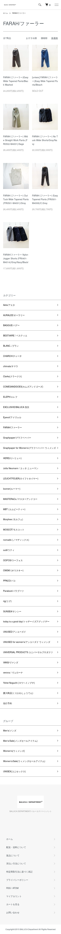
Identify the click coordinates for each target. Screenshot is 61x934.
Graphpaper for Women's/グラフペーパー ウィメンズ (29, 447)
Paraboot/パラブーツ (13, 590)
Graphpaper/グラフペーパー (17, 437)
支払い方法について (16, 863)
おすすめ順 (31, 38)
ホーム (5, 13)
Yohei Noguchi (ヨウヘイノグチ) (19, 682)
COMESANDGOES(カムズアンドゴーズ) (23, 386)
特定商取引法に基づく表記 (19, 871)
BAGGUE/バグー (11, 325)
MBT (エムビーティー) (14, 509)
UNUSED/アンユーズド (14, 631)
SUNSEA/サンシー (12, 611)
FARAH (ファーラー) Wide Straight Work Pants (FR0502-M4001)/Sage (15, 140)
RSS (8, 888)
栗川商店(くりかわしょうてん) (18, 693)
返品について (12, 855)
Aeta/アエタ (9, 304)
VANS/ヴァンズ (10, 662)
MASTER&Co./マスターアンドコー (20, 498)
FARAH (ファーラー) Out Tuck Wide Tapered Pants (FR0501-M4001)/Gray (16, 199)
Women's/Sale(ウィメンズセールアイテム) (24, 761)
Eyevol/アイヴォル (12, 417)
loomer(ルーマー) (11, 488)
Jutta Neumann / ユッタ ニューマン (20, 468)
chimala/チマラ (10, 366)
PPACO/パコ (9, 580)
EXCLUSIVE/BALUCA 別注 (16, 407)
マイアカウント (14, 896)
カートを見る (12, 904)
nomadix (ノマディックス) (16, 539)
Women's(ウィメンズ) (14, 750)
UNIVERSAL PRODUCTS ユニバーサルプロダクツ (28, 652)
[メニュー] (56, 4)
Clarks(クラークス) (12, 376)
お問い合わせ (12, 912)
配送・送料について (16, 847)
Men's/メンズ (9, 730)
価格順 (44, 38)
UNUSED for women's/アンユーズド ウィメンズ (26, 641)
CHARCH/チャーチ (12, 356)
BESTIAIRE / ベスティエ (15, 335)
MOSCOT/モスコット (13, 529)
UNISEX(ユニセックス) (14, 771)
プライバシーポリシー (17, 879)
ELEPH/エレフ (10, 396)
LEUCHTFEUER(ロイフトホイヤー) (20, 478)
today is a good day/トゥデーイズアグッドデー (26, 621)
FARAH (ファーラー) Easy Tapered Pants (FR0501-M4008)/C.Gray (45, 199)
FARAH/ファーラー (19, 13)
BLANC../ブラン (11, 345)
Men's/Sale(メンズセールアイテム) (20, 740)
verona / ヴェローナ (13, 672)
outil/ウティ (8, 550)
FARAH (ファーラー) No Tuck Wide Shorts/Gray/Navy (45, 140)
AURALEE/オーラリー (14, 315)
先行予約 (7, 703)
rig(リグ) (7, 601)
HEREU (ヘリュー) (12, 458)
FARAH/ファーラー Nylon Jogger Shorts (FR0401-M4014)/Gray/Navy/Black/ (15, 258)
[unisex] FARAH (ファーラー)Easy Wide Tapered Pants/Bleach (45, 81)
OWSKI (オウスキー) (13, 570)
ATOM (16, 888)
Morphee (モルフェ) (13, 519)
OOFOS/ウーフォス (13, 560)
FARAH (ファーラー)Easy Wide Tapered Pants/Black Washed (15, 81)
